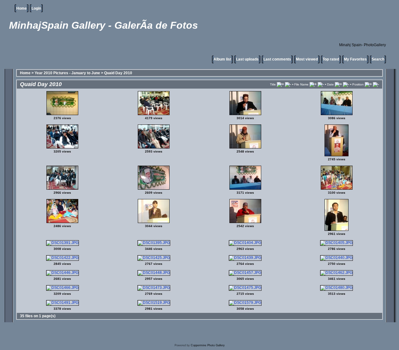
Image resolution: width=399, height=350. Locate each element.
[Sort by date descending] (346, 84)
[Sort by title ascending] (280, 84)
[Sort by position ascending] (368, 84)
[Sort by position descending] (376, 84)
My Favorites (355, 59)
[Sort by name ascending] (313, 84)
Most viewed (307, 59)
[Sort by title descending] (288, 84)
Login (36, 8)
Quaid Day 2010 (118, 73)
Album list (222, 59)
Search (378, 59)
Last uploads (247, 59)
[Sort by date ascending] (338, 84)
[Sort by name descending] (321, 84)
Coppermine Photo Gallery (208, 345)
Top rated (331, 59)
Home (21, 8)
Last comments (277, 59)
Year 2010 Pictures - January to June (67, 73)
